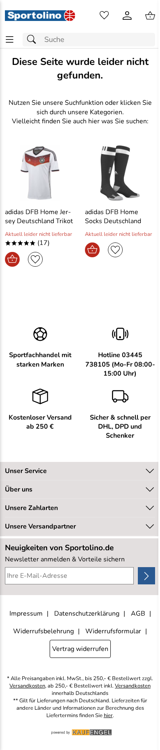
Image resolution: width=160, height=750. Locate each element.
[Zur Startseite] (40, 15)
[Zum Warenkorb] (150, 16)
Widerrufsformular (113, 631)
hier (108, 715)
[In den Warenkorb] (12, 259)
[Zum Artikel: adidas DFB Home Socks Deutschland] (120, 173)
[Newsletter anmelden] (146, 575)
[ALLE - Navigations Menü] (10, 40)
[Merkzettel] (104, 16)
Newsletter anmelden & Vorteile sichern (65, 559)
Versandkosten (27, 686)
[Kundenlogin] (127, 16)
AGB (138, 613)
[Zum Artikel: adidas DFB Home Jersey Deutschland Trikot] (40, 173)
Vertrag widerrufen (80, 648)
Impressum (26, 613)
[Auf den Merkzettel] (35, 259)
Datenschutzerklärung (86, 613)
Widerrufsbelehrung (43, 631)
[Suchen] (33, 39)
